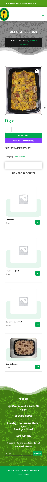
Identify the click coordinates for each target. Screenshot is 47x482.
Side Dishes (23, 41)
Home (13, 41)
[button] (37, 71)
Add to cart (23, 135)
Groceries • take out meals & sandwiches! (22, 3)
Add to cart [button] (37, 222)
